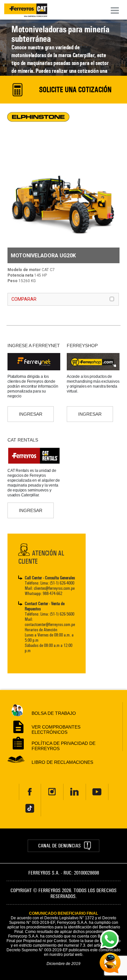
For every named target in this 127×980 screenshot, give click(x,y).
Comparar (23, 299)
